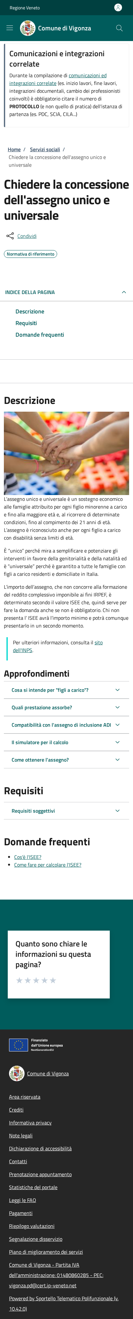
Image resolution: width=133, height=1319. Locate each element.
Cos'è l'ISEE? (27, 857)
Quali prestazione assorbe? (42, 707)
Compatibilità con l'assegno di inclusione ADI (61, 725)
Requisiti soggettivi (33, 811)
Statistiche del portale (33, 1187)
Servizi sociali (45, 149)
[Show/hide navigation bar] (9, 28)
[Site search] (119, 28)
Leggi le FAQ (22, 1200)
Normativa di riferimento (30, 253)
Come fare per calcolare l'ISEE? (47, 865)
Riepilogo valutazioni (32, 1226)
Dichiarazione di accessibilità (40, 1148)
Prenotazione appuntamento (40, 1174)
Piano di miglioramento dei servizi (46, 1252)
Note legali (21, 1135)
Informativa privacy (30, 1122)
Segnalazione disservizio (35, 1239)
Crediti (16, 1109)
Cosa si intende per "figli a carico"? (50, 690)
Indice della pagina (30, 292)
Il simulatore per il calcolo (40, 742)
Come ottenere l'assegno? (40, 760)
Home (14, 149)
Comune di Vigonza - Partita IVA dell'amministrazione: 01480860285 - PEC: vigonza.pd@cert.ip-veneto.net (56, 1275)
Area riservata (24, 1097)
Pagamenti (21, 1213)
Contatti (18, 1161)
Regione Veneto (25, 7)
